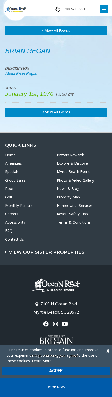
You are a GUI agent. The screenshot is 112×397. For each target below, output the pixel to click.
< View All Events (56, 30)
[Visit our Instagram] (56, 324)
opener (104, 9)
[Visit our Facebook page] (46, 324)
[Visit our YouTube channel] (65, 324)
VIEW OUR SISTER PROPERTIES (46, 252)
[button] (56, 249)
